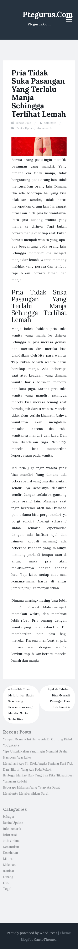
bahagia (8, 817)
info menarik (44, 128)
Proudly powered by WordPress (32, 933)
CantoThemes (45, 939)
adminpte (50, 123)
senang (8, 877)
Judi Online (11, 841)
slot (6, 883)
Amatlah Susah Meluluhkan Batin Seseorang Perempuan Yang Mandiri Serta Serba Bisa (20, 704)
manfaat (8, 871)
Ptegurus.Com (48, 14)
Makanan (9, 865)
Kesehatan (10, 853)
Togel (7, 889)
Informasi (10, 835)
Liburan (8, 859)
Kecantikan (11, 847)
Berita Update (25, 128)
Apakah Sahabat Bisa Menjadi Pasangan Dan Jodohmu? (59, 698)
